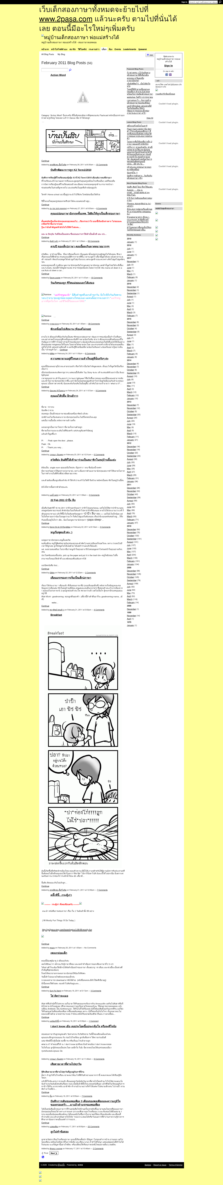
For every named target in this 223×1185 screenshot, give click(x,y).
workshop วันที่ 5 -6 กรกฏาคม (140, 97)
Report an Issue (159, 1164)
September (132, 293)
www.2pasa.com (66, 18)
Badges (148, 1164)
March (129, 273)
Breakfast (56, 614)
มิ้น (51, 1096)
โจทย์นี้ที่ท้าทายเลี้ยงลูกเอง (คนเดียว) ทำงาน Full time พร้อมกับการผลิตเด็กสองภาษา (140, 91)
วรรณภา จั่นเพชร (56, 454)
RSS (43, 1157)
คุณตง (52, 947)
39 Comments (94, 323)
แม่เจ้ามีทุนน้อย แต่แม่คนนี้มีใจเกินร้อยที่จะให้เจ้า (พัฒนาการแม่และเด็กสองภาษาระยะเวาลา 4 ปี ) (139, 109)
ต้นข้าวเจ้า (54, 241)
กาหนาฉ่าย (54, 323)
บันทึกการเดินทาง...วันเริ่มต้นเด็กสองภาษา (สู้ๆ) (139, 176)
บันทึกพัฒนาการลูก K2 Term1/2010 (71, 169)
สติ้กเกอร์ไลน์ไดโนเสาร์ (137, 125)
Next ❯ (54, 1153)
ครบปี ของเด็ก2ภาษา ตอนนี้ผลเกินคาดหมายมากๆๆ (80, 246)
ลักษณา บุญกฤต (56, 1148)
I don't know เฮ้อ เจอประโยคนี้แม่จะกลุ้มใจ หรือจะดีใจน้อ (83, 1026)
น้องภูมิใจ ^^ (132, 172)
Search (220, 2)
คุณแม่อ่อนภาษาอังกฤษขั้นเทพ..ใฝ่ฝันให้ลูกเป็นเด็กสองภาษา (85, 213)
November (131, 261)
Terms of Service (175, 1164)
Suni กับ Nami (55, 990)
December (131, 286)
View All (150, 118)
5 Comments (99, 454)
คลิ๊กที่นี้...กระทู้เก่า (61, 895)
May (129, 270)
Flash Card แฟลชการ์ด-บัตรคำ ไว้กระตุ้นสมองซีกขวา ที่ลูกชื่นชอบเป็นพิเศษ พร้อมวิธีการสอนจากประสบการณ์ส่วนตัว (139, 133)
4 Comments (99, 609)
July (129, 248)
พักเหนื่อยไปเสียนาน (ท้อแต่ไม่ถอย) (71, 329)
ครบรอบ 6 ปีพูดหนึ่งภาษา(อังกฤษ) (135, 79)
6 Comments (101, 208)
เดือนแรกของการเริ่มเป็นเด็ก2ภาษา (71, 577)
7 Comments (102, 890)
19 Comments (97, 277)
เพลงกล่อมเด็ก (59, 952)
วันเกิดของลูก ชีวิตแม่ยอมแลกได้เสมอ (72, 282)
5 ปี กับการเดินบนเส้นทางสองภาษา (139, 199)
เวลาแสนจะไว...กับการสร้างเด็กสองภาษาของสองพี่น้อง (139, 101)
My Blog (61, 54)
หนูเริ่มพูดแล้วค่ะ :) (61, 532)
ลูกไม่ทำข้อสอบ (60, 1131)
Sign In (184, 2)
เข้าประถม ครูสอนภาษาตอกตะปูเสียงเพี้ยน (139, 168)
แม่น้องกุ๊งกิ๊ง (54, 1021)
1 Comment (93, 1021)
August (130, 296)
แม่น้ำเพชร (54, 495)
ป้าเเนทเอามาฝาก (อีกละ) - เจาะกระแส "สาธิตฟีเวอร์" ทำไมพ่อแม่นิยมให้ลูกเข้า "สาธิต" (138, 221)
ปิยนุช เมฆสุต (55, 277)
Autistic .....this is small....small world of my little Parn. (138, 192)
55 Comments (93, 241)
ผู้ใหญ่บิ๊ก (61, 1164)
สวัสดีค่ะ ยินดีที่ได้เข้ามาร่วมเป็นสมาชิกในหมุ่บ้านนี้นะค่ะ (83, 459)
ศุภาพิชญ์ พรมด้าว (57, 609)
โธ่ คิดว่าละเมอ (59, 995)
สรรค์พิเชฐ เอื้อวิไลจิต (58, 164)
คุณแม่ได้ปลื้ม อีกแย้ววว (64, 395)
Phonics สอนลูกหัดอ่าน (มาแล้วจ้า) (139, 204)
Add (151, 55)
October (130, 328)
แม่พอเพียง (54, 1126)
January (130, 241)
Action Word (58, 75)
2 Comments (90, 572)
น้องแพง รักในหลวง (57, 390)
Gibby (52, 572)
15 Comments (102, 164)
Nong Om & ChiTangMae (60, 527)
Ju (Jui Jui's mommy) (58, 208)
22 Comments (93, 1126)
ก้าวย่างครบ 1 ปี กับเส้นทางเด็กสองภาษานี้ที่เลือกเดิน (138, 73)
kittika (52, 353)
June (129, 251)
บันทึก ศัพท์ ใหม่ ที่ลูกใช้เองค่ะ (140, 186)
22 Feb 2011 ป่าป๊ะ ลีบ (63, 500)
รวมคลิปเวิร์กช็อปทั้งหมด (165, 93)
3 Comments (94, 495)
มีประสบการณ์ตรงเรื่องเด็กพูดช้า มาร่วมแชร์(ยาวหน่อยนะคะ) (139, 211)
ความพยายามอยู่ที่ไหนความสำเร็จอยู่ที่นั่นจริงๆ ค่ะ (79, 358)
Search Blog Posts (70, 70)
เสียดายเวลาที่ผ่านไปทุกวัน (66, 1064)
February (131, 277)
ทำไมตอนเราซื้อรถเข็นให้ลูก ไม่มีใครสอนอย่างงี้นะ (139, 228)
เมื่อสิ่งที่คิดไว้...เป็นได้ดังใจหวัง (138, 84)
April (129, 309)
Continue (45, 160)
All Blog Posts (47, 54)
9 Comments (101, 390)
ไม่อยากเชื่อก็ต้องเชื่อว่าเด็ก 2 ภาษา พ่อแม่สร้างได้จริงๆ (139, 142)
